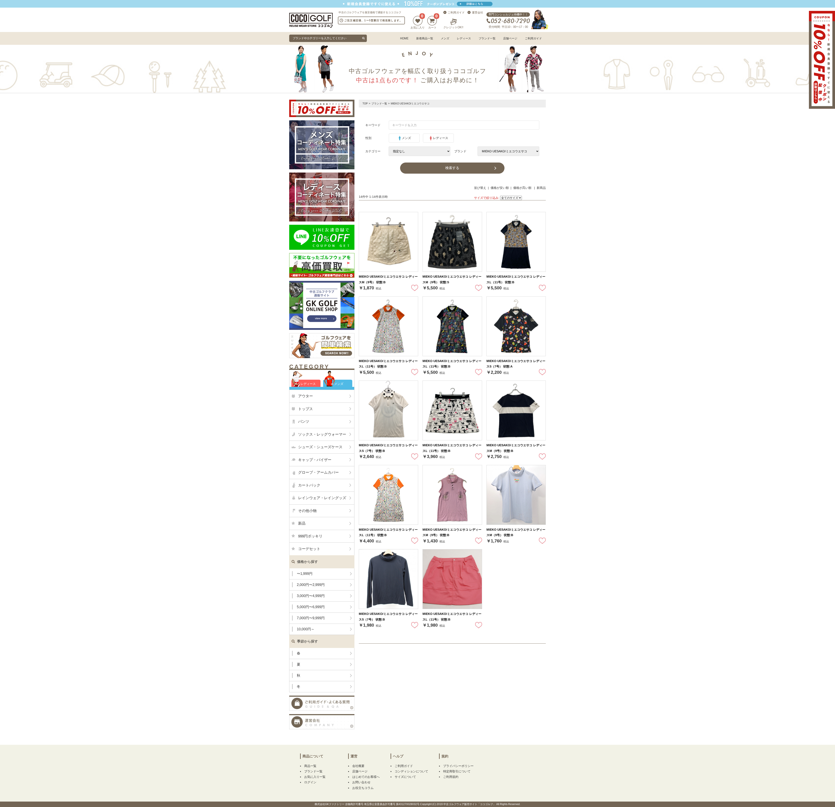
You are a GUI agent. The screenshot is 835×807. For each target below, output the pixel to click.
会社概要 (358, 766)
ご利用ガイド (456, 12)
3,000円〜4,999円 (311, 596)
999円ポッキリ (310, 536)
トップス (305, 409)
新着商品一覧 (424, 38)
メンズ (445, 38)
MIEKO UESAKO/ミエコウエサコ (410, 103)
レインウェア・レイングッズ (322, 498)
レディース (464, 38)
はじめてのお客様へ (366, 776)
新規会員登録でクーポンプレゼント (417, 4)
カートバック (309, 485)
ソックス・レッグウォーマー (322, 434)
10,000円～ (305, 629)
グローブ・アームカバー (318, 472)
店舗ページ (510, 38)
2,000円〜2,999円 (311, 585)
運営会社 (477, 12)
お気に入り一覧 (315, 776)
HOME (404, 38)
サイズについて (405, 776)
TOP (365, 103)
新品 (302, 523)
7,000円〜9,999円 (311, 618)
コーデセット (309, 549)
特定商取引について (457, 771)
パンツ (303, 421)
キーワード (373, 125)
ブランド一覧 (487, 38)
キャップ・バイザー (314, 460)
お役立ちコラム (363, 788)
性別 (368, 138)
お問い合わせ (361, 782)
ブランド (460, 151)
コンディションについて (411, 771)
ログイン (310, 782)
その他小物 (307, 511)
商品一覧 (310, 766)
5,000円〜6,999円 (311, 607)
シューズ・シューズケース (320, 447)
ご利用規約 (450, 776)
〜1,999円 (304, 573)
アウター (305, 396)
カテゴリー (373, 151)
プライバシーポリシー (458, 766)
